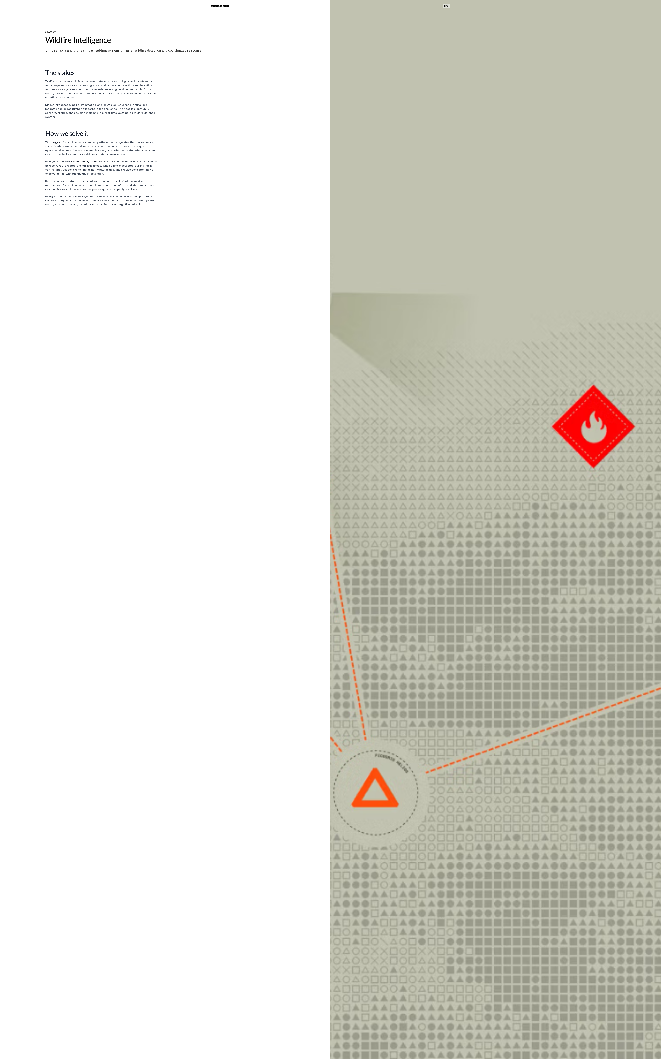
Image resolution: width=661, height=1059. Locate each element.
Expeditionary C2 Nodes (87, 161)
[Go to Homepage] (220, 6)
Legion (56, 142)
